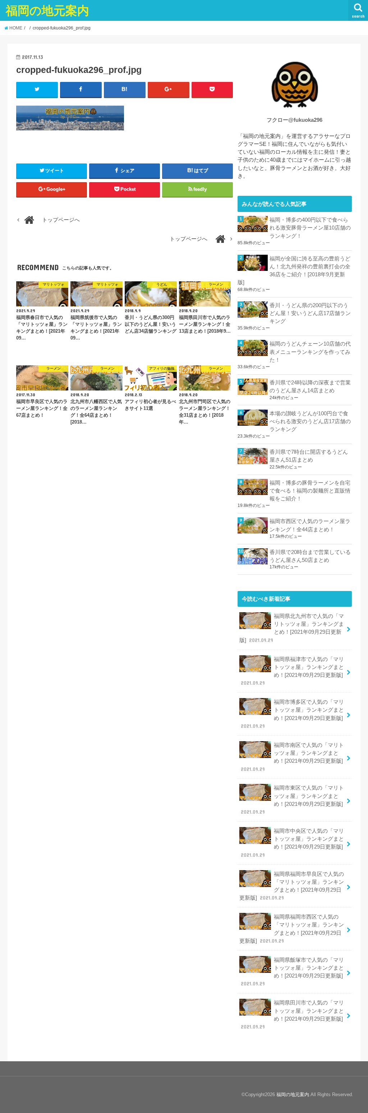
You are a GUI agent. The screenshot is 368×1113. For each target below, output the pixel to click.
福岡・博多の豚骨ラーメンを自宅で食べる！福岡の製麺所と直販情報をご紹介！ (310, 491)
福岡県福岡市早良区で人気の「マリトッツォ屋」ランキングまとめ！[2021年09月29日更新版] (291, 886)
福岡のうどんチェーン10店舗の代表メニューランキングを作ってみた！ (310, 351)
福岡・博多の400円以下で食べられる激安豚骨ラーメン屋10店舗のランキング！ (310, 228)
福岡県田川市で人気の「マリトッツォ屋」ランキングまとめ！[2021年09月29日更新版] (292, 1015)
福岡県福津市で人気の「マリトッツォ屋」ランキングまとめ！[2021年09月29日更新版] (292, 671)
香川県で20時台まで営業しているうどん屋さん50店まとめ (310, 556)
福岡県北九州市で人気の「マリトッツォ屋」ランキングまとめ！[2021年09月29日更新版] (291, 628)
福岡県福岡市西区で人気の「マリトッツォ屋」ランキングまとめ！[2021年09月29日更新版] (291, 929)
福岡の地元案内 (47, 10)
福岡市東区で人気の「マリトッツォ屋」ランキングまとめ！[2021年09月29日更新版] (292, 800)
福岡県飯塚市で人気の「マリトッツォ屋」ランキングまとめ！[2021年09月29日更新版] (292, 972)
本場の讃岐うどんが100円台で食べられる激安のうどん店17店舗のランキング (310, 421)
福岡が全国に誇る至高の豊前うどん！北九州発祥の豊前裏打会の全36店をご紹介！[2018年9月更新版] (294, 271)
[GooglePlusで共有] (168, 89)
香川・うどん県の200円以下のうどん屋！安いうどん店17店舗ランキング (310, 313)
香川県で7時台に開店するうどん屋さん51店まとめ (309, 456)
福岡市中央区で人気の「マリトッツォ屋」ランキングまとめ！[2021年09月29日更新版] (292, 843)
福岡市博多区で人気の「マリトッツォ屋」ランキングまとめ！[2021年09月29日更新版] (292, 714)
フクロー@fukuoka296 (294, 120)
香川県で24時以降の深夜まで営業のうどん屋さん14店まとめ (310, 386)
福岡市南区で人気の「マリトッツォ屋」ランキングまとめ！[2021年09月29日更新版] (292, 757)
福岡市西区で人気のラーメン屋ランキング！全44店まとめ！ (310, 525)
